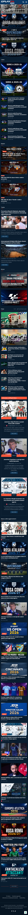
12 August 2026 (4, 680)
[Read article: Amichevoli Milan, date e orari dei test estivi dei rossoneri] (14, 769)
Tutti (15, 309)
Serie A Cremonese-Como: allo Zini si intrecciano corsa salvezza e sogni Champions (13, 73)
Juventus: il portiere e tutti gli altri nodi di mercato (14, 460)
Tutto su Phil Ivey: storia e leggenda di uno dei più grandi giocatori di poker (16, 372)
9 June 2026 (10, 157)
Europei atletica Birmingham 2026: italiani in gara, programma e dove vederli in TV (13, 818)
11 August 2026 (19, 504)
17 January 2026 (12, 359)
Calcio (14, 455)
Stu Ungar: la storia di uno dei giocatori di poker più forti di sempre (16, 356)
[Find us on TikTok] (15, 911)
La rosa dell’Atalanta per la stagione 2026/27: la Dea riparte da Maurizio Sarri (13, 23)
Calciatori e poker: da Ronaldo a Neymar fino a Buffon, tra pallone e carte (17, 349)
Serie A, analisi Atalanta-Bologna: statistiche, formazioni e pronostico (17, 122)
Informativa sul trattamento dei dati (10, 897)
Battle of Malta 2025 (21, 309)
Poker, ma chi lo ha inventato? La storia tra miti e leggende (12, 323)
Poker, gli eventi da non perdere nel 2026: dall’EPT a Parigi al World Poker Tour (17, 364)
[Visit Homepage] (7, 2)
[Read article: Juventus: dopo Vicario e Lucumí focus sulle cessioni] (14, 410)
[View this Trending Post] (2, 12)
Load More (14, 886)
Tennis (4, 633)
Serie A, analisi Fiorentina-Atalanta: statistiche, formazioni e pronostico (17, 115)
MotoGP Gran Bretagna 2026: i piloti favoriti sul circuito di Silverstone (13, 284)
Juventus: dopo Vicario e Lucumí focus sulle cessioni (13, 9)
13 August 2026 (4, 640)
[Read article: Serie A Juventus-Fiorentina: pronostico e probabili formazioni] (4, 137)
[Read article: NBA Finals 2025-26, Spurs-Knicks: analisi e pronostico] (14, 167)
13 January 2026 (12, 367)
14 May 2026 (11, 139)
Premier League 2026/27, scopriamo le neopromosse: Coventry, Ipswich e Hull (11, 697)
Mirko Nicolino (12, 425)
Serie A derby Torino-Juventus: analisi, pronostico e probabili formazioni (16, 99)
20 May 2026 (11, 110)
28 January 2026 (10, 230)
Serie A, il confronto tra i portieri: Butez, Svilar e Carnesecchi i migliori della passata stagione (13, 858)
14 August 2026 (5, 55)
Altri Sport (5, 814)
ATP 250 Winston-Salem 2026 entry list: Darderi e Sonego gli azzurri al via (12, 718)
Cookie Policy (22, 897)
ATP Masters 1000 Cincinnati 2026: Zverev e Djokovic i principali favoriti (13, 677)
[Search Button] (23, 2)
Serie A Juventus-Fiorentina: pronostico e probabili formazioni (17, 136)
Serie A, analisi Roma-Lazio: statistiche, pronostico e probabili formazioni (17, 130)
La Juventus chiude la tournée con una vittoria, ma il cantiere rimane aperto (14, 500)
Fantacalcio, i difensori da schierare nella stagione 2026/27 (13, 38)
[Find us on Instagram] (13, 911)
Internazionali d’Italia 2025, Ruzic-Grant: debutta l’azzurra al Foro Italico (13, 242)
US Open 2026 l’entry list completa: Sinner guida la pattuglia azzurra (12, 637)
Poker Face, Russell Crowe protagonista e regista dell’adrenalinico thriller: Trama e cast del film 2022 (17, 380)
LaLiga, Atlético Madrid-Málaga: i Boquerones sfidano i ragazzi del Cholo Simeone (13, 657)
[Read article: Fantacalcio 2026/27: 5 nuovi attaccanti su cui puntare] (14, 870)
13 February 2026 (6, 343)
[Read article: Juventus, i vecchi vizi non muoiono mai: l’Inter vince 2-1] (14, 789)
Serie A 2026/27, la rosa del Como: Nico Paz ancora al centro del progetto (13, 53)
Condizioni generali (16, 896)
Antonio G (4, 230)
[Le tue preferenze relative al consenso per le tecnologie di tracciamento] (25, 912)
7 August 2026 (5, 286)
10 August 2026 (4, 821)
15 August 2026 (5, 26)
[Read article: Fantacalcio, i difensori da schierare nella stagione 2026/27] (14, 568)
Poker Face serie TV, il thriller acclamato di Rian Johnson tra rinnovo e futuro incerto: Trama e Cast (17, 389)
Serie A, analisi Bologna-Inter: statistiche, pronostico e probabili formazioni (17, 107)
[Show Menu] (26, 2)
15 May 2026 (11, 125)
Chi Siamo (8, 896)
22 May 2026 (5, 94)
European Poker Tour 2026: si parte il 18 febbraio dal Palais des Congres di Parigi (14, 340)
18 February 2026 (6, 326)
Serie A (4, 15)
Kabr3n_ (5, 157)
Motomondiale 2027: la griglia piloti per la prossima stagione (13, 301)
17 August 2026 (7, 12)
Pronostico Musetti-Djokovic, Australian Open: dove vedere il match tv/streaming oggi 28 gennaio (13, 212)
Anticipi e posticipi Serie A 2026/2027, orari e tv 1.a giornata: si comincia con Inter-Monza (14, 758)
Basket (4, 151)
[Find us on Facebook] (11, 911)
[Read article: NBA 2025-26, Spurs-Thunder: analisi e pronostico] (14, 189)
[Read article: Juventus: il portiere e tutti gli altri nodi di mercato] (14, 447)
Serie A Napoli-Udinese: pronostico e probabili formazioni (13, 91)
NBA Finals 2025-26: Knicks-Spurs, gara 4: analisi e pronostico (14, 154)
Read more (5, 236)
